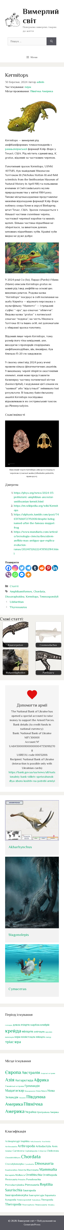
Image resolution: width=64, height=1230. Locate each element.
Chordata (39, 591)
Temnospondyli (49, 596)
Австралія (31, 1072)
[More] (28, 575)
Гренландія (32, 1086)
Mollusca (20, 1175)
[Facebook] (8, 568)
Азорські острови (48, 1073)
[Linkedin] (55, 568)
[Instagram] (15, 568)
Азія (9, 1079)
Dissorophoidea (14, 596)
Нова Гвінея (41, 1091)
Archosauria (11, 1146)
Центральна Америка (48, 1112)
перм (28, 87)
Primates (21, 1180)
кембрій (44, 1024)
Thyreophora (28, 1205)
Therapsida (47, 1199)
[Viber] (8, 575)
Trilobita (51, 1205)
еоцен (25, 1024)
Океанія (22, 1098)
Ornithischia (34, 1174)
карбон (35, 1024)
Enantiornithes (11, 1170)
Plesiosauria (11, 1179)
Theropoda (13, 1204)
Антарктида (24, 1080)
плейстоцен (28, 1036)
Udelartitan (17, 601)
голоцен (8, 1025)
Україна (30, 1112)
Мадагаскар (14, 1090)
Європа (13, 1072)
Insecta (22, 1169)
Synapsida (10, 1199)
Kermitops (32, 596)
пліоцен (40, 1036)
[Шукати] (51, 41)
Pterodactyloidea (14, 1184)
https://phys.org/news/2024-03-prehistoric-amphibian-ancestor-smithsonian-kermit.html (34, 497)
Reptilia (46, 1184)
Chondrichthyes (12, 1157)
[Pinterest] (48, 568)
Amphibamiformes (21, 591)
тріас (9, 1042)
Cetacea (42, 1151)
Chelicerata (53, 1150)
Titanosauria (41, 1204)
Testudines (36, 1200)
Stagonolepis (19, 935)
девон (16, 1024)
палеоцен (9, 1037)
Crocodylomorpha (14, 1164)
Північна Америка (41, 91)
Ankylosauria (35, 1141)
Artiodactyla (43, 1146)
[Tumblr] (35, 568)
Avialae (8, 1151)
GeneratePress (32, 1224)
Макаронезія (30, 1091)
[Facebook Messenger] (22, 575)
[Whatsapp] (15, 575)
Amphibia (25, 1141)
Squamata (50, 1195)
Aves (55, 1146)
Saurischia (13, 1190)
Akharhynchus (20, 847)
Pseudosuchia (33, 1179)
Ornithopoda (50, 1174)
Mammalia (48, 1169)
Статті (14, 586)
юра (18, 1042)
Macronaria (33, 1169)
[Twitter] (22, 568)
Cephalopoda (31, 1151)
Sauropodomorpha (16, 1195)
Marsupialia (10, 1175)
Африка (41, 1080)
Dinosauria (44, 1163)
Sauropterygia (36, 1195)
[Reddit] (42, 568)
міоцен (27, 1031)
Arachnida (46, 1141)
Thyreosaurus (18, 607)
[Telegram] (28, 568)
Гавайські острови (14, 1086)
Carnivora (18, 1150)
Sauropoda (29, 1190)
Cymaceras (17, 989)
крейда (13, 1031)
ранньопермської (16, 149)
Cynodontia (29, 1164)
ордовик (48, 1032)
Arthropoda (26, 1146)
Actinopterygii (12, 1141)
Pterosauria (32, 1184)
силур (48, 1037)
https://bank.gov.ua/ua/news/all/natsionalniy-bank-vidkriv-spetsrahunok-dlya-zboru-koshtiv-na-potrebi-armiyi (32, 777)
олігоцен (39, 1031)
